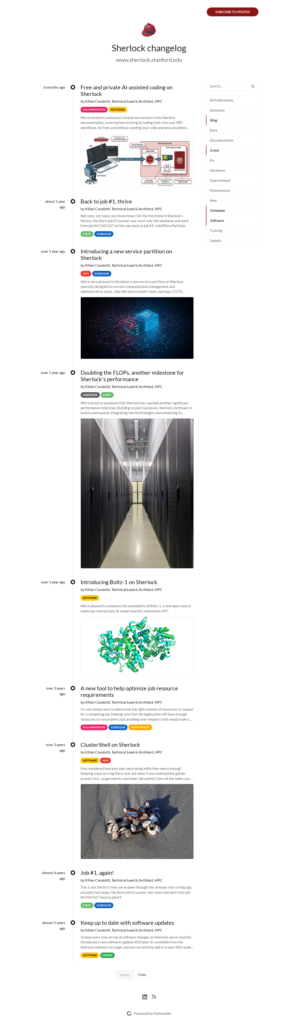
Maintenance (220, 190)
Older (142, 975)
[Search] (252, 86)
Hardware (217, 170)
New (213, 200)
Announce (217, 110)
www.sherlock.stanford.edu (149, 59)
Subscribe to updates (232, 12)
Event (214, 150)
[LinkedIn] (147, 996)
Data (213, 130)
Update (215, 240)
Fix (212, 160)
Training (216, 230)
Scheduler (217, 210)
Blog (213, 120)
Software (217, 220)
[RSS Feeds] (154, 996)
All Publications (222, 100)
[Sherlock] (149, 30)
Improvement (220, 180)
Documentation (222, 140)
